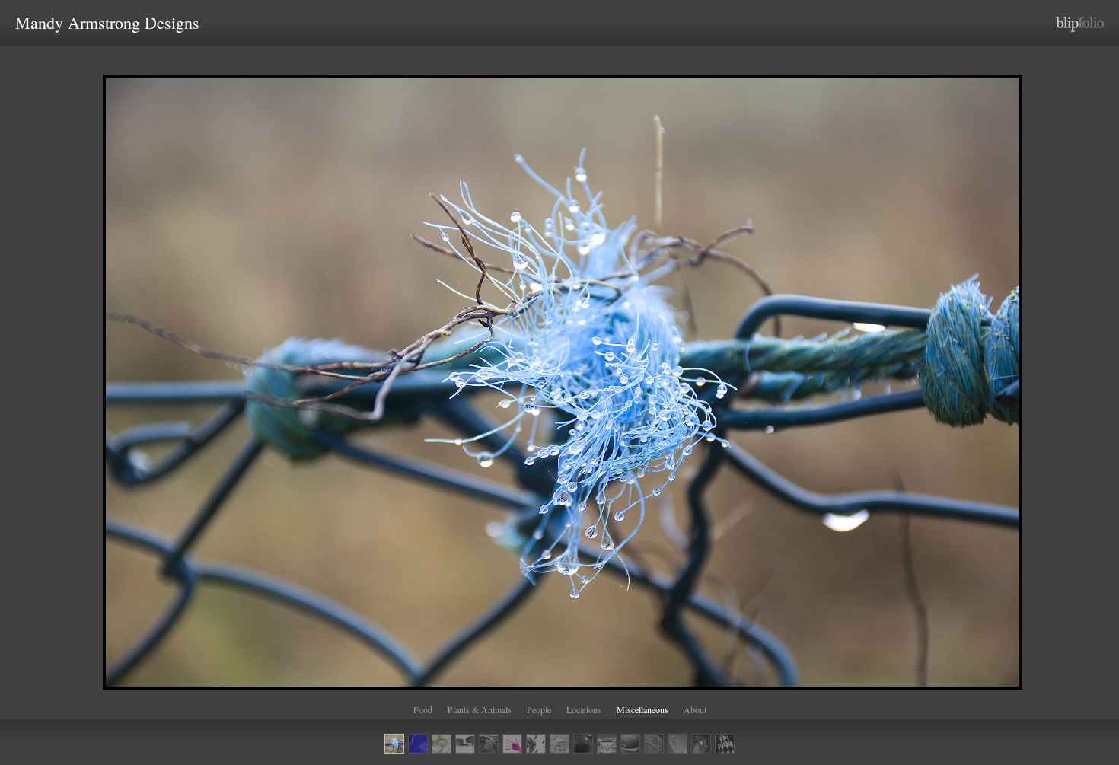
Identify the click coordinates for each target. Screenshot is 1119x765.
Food (422, 709)
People (539, 709)
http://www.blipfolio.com (1080, 24)
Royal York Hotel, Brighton (677, 744)
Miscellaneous (642, 709)
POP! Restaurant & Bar (725, 744)
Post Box (701, 744)
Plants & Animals (480, 709)
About (695, 709)
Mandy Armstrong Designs (107, 22)
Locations (583, 709)
